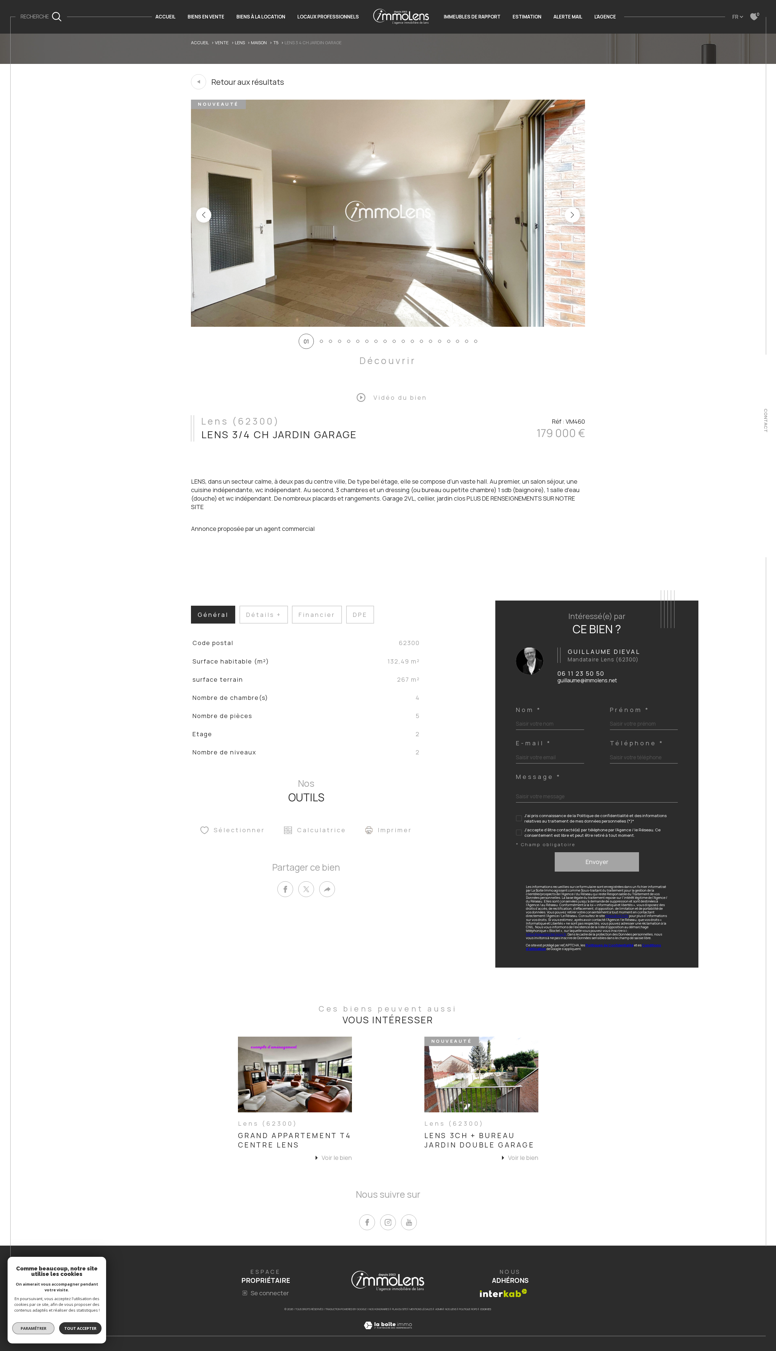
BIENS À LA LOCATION (260, 17)
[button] (572, 215)
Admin (439, 1309)
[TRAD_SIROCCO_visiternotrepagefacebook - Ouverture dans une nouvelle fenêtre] (367, 1222)
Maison (259, 42)
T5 (276, 42)
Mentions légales (421, 1309)
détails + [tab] (263, 615)
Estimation (527, 17)
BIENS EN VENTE (206, 17)
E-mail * (534, 743)
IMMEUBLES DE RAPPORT (472, 17)
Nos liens (451, 1309)
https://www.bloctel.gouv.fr (546, 934)
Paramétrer (33, 1328)
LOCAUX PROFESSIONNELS (328, 17)
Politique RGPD (468, 1309)
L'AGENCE (605, 17)
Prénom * (630, 710)
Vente (222, 42)
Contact (766, 420)
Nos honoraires (379, 1309)
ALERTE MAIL (568, 17)
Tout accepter (80, 1328)
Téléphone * (637, 743)
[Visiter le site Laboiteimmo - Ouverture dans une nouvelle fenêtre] (388, 1332)
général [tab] (213, 615)
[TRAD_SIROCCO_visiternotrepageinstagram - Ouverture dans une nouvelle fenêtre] (388, 1222)
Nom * (529, 710)
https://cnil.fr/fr (616, 915)
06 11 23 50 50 (580, 673)
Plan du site (399, 1309)
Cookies (485, 1309)
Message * (538, 777)
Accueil (166, 17)
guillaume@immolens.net (587, 680)
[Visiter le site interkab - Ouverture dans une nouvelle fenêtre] (503, 1293)
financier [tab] (317, 615)
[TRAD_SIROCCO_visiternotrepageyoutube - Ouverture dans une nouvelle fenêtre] (409, 1222)
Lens (240, 42)
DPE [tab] (360, 615)
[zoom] (388, 324)
